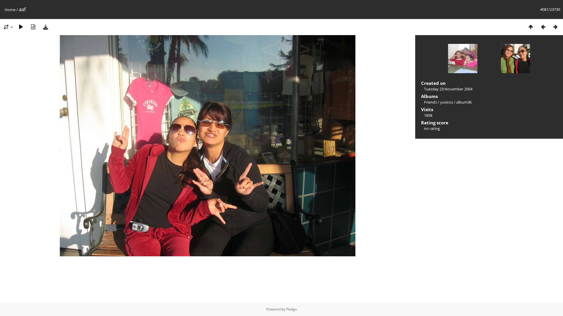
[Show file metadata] (33, 26)
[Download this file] (45, 26)
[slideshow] (21, 26)
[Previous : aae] (543, 26)
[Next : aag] (555, 26)
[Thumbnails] (531, 26)
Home (10, 9)
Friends (430, 102)
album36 (464, 102)
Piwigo (291, 309)
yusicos (446, 102)
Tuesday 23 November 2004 (448, 89)
